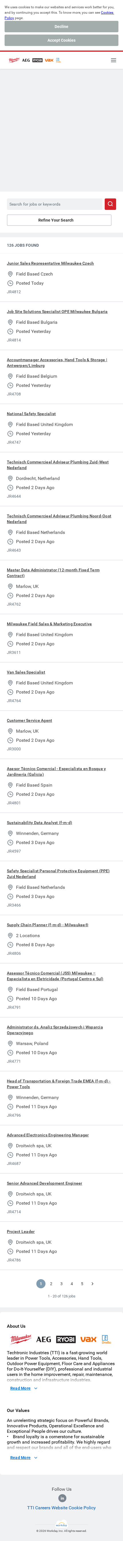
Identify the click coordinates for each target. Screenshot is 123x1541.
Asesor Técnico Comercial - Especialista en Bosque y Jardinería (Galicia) (56, 771)
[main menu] (113, 60)
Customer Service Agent (29, 720)
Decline (61, 26)
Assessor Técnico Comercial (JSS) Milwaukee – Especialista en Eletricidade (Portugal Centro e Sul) (55, 976)
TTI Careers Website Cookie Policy (61, 1507)
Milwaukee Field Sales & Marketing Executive (49, 624)
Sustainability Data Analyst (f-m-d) (39, 822)
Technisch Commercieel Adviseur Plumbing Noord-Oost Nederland (59, 519)
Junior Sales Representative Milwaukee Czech (50, 263)
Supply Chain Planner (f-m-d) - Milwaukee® (47, 925)
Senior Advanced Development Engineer (44, 1183)
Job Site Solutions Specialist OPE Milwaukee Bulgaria (57, 311)
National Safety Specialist (31, 413)
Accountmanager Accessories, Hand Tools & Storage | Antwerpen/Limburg (57, 362)
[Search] (110, 204)
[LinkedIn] (62, 1498)
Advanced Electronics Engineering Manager (48, 1135)
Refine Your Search (56, 220)
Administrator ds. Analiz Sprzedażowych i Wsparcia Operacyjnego (55, 1030)
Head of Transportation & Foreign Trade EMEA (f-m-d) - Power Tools (59, 1084)
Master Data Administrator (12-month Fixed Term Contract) (53, 573)
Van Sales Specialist (26, 672)
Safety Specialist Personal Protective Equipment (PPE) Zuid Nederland (58, 874)
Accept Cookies (61, 40)
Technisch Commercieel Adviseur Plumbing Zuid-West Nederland (58, 465)
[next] (92, 1283)
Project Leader (21, 1231)
